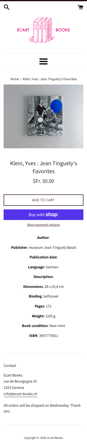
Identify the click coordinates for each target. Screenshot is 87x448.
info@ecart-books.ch (20, 393)
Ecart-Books (55, 438)
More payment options (43, 224)
